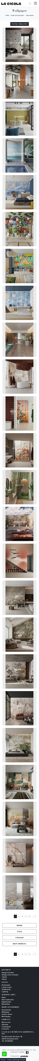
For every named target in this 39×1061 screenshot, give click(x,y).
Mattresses (6, 1016)
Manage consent (19, 1059)
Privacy (3, 1059)
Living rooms (6, 987)
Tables (4, 977)
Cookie (9, 1059)
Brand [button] (19, 925)
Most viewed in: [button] (19, 944)
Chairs (4, 979)
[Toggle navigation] (35, 3)
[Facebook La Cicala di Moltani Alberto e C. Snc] (27, 1052)
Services (5, 1024)
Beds (4, 997)
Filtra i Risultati (20, 24)
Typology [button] (19, 938)
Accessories (6, 1010)
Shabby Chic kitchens (10, 975)
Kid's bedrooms (8, 999)
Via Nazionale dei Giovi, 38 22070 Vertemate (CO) (12, 1038)
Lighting (5, 991)
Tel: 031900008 (7, 1041)
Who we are (6, 1022)
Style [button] (19, 931)
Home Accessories (17, 15)
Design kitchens (8, 972)
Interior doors (7, 1014)
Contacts (5, 1029)
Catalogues (6, 1027)
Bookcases (6, 985)
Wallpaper (30, 15)
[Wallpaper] (11, 3)
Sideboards (6, 989)
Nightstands (6, 1002)
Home (7, 15)
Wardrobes (6, 1004)
